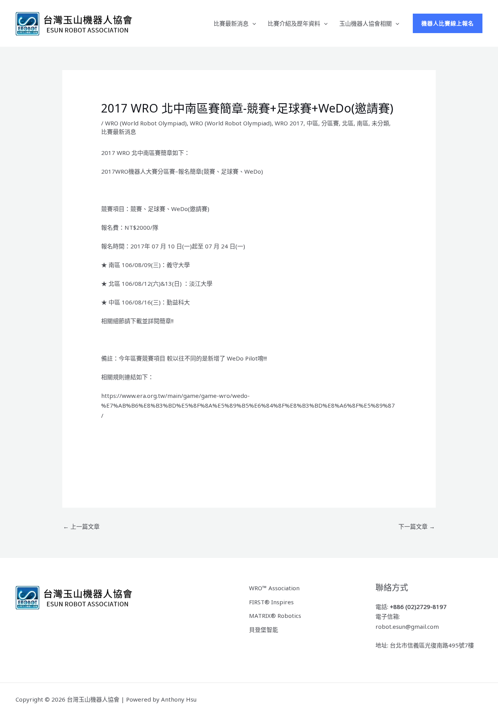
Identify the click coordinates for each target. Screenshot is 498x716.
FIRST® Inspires (271, 602)
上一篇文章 (81, 526)
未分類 (380, 123)
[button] (252, 23)
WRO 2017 (289, 123)
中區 (312, 123)
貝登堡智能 (263, 629)
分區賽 (330, 123)
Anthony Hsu (178, 699)
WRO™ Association (274, 588)
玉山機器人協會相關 (365, 23)
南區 (362, 123)
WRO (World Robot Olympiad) (146, 123)
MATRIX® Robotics (275, 615)
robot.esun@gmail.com (407, 626)
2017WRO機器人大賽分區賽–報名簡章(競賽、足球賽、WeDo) (182, 171)
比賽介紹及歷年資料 (294, 23)
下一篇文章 (416, 526)
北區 (348, 123)
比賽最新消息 (231, 23)
